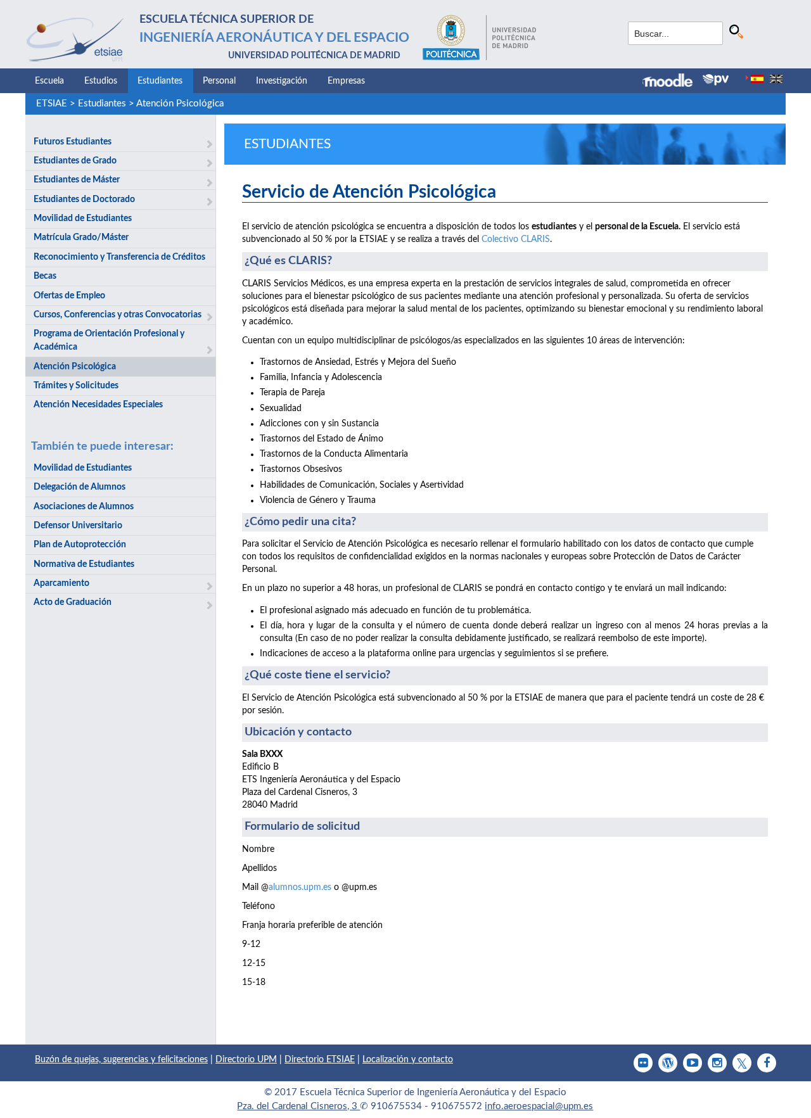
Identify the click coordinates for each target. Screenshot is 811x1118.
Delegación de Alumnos (79, 487)
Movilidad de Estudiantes (83, 218)
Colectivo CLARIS (516, 239)
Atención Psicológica (180, 103)
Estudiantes (159, 81)
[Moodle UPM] (672, 81)
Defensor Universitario (78, 525)
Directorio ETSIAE (319, 1059)
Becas (45, 276)
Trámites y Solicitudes (76, 385)
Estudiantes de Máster (77, 179)
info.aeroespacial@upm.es (539, 1106)
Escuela (49, 81)
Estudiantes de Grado (75, 160)
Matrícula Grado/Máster (81, 237)
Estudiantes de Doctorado (84, 199)
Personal (219, 81)
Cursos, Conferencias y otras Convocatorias (117, 314)
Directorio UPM (246, 1059)
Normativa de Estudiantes (84, 564)
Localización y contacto (407, 1059)
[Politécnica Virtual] (716, 79)
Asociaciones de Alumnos (84, 506)
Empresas (346, 81)
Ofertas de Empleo (69, 295)
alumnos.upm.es (300, 887)
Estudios (100, 81)
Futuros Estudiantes (73, 141)
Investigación (281, 81)
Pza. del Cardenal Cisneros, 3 (298, 1106)
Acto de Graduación (73, 602)
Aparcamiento (61, 583)
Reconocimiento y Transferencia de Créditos (119, 257)
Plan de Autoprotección (80, 544)
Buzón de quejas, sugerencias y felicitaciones (121, 1059)
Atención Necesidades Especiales (98, 404)
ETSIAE (51, 103)
